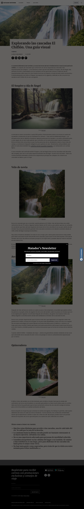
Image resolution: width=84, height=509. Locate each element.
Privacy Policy (48, 263)
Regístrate (54, 260)
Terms (43, 263)
